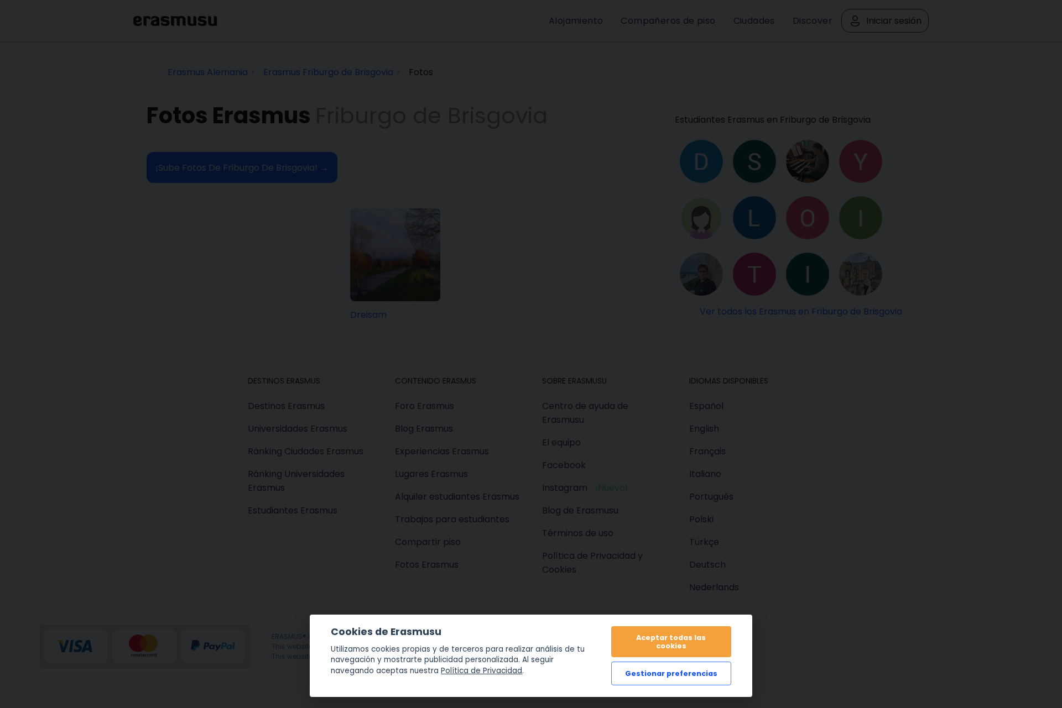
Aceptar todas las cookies (671, 642)
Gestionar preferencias (671, 673)
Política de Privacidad (481, 670)
